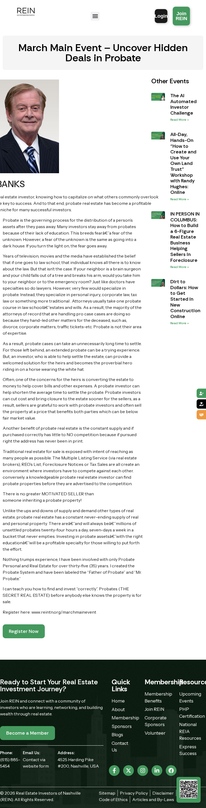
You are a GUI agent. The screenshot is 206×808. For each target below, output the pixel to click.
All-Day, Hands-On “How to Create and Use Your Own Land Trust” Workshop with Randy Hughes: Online (183, 163)
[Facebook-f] (114, 770)
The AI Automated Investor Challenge (183, 104)
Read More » (179, 120)
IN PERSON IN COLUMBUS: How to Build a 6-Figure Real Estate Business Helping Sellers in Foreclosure (185, 237)
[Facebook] (171, 770)
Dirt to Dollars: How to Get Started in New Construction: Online (185, 299)
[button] (95, 16)
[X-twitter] (128, 770)
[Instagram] (142, 770)
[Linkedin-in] (157, 770)
